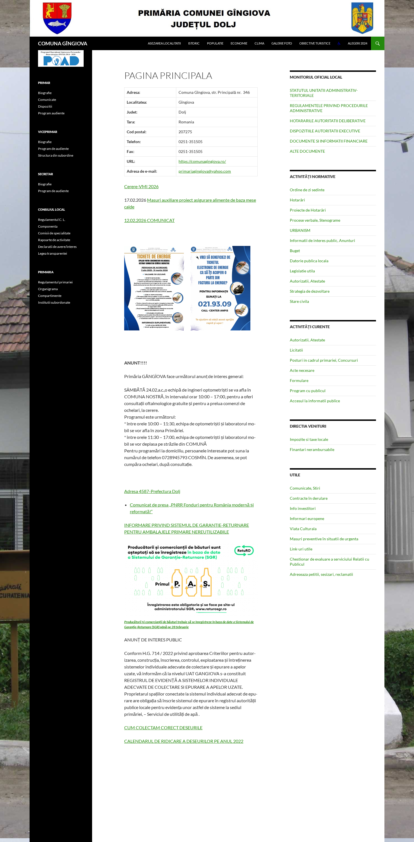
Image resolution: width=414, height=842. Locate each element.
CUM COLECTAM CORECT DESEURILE (163, 727)
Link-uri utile (301, 548)
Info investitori (303, 508)
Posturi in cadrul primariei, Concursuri (324, 360)
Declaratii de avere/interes (57, 247)
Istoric (194, 43)
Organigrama (48, 289)
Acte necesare (302, 370)
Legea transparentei (52, 253)
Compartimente (49, 296)
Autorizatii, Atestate (307, 281)
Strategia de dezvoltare (310, 291)
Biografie (45, 93)
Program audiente (51, 113)
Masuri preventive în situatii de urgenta (324, 538)
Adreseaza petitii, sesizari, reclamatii (321, 574)
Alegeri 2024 (357, 43)
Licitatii (296, 350)
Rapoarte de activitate (54, 240)
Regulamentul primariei (55, 282)
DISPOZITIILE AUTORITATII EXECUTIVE (325, 130)
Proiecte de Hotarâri (308, 210)
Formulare (299, 380)
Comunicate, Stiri (305, 488)
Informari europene (307, 518)
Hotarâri (297, 199)
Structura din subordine (55, 155)
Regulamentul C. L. (51, 219)
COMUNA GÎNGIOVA (62, 43)
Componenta (47, 226)
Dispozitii (45, 106)
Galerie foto (281, 43)
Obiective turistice (314, 43)
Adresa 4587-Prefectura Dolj (152, 491)
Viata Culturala (303, 528)
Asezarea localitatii (164, 43)
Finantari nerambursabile (312, 449)
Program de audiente (53, 148)
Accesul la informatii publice (315, 400)
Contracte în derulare (309, 498)
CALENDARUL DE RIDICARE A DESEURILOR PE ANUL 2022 (183, 741)
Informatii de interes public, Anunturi (322, 240)
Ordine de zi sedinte (307, 189)
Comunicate (47, 99)
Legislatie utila (302, 270)
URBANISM (300, 230)
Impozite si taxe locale (309, 439)
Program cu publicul (308, 390)
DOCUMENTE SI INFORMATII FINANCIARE (329, 141)
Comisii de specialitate (54, 233)
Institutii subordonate (54, 302)
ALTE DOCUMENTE (307, 151)
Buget (295, 250)
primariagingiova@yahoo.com (205, 171)
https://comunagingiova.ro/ (202, 161)
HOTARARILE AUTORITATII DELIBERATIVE (328, 120)
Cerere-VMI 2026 (141, 186)
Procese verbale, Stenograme (315, 220)
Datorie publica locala (309, 260)
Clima (259, 43)
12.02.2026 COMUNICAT (149, 220)
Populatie (215, 43)
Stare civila (299, 301)
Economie (239, 43)
